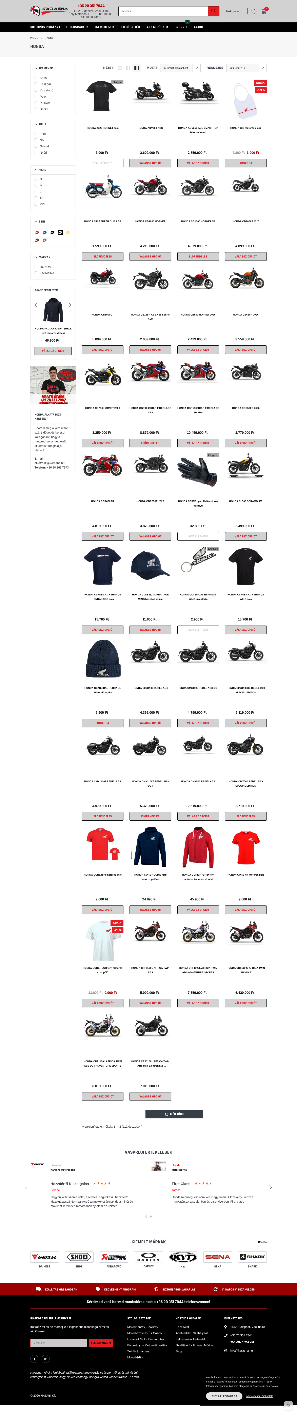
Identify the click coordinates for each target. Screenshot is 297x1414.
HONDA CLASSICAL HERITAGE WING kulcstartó (198, 596)
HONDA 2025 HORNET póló (103, 128)
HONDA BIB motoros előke (245, 128)
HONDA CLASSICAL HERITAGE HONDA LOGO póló (102, 596)
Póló (43, 96)
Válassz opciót (53, 351)
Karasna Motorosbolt (63, 1169)
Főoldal (34, 38)
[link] (102, 101)
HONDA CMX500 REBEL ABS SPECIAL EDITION (246, 783)
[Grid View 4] (136, 68)
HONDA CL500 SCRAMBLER (246, 501)
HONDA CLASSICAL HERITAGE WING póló (245, 596)
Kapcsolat (182, 1327)
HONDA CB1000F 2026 (246, 221)
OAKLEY (148, 1266)
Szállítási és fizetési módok (194, 1345)
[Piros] (37, 232)
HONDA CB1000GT (103, 314)
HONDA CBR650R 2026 (150, 501)
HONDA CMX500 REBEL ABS (198, 781)
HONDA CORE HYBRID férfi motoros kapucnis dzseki (198, 877)
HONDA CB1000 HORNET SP (198, 221)
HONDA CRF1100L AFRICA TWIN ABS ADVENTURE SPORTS (198, 970)
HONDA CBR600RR (102, 501)
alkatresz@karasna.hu (49, 463)
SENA (217, 1266)
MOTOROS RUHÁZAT (45, 27)
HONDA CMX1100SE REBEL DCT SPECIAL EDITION (246, 690)
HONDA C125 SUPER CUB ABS (102, 221)
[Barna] (37, 240)
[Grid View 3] (128, 68)
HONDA (49, 38)
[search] (213, 11)
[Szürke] (44, 240)
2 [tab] (151, 1217)
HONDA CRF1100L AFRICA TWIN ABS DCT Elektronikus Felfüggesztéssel (150, 1064)
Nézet (108, 67)
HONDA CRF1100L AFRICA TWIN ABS (150, 970)
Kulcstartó (46, 90)
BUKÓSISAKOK (77, 27)
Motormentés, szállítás (142, 1327)
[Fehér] (60, 232)
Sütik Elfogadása (224, 1396)
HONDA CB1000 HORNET (150, 221)
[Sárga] (68, 232)
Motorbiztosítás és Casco (144, 1333)
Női (42, 140)
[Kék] (44, 232)
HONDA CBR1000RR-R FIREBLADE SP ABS (198, 410)
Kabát (43, 77)
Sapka (44, 109)
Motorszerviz (179, 1169)
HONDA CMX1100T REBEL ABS (102, 781)
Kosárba (245, 163)
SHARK (252, 1266)
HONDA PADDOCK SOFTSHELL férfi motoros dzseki (53, 331)
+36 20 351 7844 (91, 5)
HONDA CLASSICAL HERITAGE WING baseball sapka (150, 596)
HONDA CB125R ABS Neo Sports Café (150, 317)
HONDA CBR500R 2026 (246, 408)
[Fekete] (52, 232)
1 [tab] (146, 1217)
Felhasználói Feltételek (191, 1339)
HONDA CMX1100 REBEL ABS (150, 688)
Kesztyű (45, 84)
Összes (262, 1242)
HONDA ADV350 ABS (150, 128)
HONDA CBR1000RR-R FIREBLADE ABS (150, 410)
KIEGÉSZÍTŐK (130, 27)
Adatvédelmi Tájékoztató (259, 1396)
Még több (176, 1114)
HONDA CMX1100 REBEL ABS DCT (198, 688)
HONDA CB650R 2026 (246, 314)
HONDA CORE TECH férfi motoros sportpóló (102, 970)
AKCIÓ (198, 27)
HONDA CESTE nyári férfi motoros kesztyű (198, 503)
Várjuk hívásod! (242, 1342)
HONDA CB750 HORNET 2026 (102, 408)
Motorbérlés (135, 1357)
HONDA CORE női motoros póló (245, 874)
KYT (183, 1267)
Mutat (152, 67)
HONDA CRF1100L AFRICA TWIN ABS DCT (246, 970)
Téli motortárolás (138, 1351)
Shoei (79, 1266)
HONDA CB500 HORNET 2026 (198, 314)
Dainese (44, 1266)
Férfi (43, 133)
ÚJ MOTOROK (105, 27)
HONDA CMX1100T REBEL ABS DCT (150, 783)
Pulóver (45, 102)
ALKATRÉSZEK (157, 27)
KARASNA (47, 273)
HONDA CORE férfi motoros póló (103, 874)
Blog (179, 1351)
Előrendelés (103, 256)
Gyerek (45, 146)
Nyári (43, 152)
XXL (42, 204)
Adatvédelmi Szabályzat (192, 1333)
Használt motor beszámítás (145, 1339)
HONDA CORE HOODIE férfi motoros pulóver (150, 877)
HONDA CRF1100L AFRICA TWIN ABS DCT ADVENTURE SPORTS (103, 1063)
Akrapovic (113, 1266)
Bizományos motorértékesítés (147, 1345)
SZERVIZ (181, 27)
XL (41, 198)
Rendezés (215, 67)
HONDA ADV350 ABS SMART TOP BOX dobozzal (198, 130)
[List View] (120, 68)
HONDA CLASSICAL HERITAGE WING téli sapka (102, 690)
